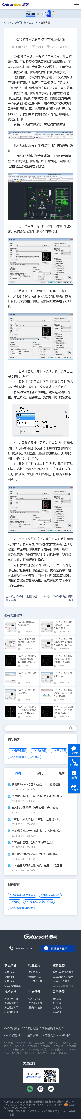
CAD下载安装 (56, 1049)
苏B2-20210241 (55, 1105)
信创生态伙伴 (35, 999)
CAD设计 (32, 1046)
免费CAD (52, 1043)
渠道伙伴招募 (35, 1007)
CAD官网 (30, 1053)
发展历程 (57, 1003)
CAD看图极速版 (18, 750)
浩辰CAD (9, 972)
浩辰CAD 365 (11, 981)
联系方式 (57, 1007)
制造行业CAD (35, 977)
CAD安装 (58, 1046)
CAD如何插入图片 (50, 895)
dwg (53, 1053)
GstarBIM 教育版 (61, 981)
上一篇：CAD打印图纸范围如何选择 (22, 598)
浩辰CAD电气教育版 (63, 977)
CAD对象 (34, 757)
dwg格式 (63, 1053)
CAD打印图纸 (60, 46)
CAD (6, 22)
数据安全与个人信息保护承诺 (42, 1111)
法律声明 (9, 1111)
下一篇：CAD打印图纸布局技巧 (58, 598)
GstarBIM (9, 977)
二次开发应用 (35, 981)
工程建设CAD (35, 972)
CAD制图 (9, 1043)
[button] (38, 14)
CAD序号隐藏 (59, 750)
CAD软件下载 (24, 1043)
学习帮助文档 (11, 1003)
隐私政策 (20, 1111)
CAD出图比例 (17, 757)
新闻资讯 (57, 1012)
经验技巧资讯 (11, 1012)
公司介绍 (57, 999)
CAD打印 (33, 22)
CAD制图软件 (17, 1049)
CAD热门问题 (19, 22)
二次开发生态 (35, 1003)
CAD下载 (9, 1114)
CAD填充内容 (39, 750)
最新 (62, 773)
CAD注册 (14, 901)
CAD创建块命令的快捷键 (22, 895)
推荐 (18, 773)
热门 (40, 773)
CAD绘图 (43, 1053)
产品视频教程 (11, 1007)
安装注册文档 (11, 999)
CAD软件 (70, 1111)
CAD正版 (39, 1043)
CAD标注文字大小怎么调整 (39, 901)
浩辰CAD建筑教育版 (63, 972)
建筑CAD (19, 1046)
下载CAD (65, 1043)
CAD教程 (45, 1046)
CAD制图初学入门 (37, 1049)
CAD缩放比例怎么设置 (21, 908)
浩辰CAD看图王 (12, 986)
